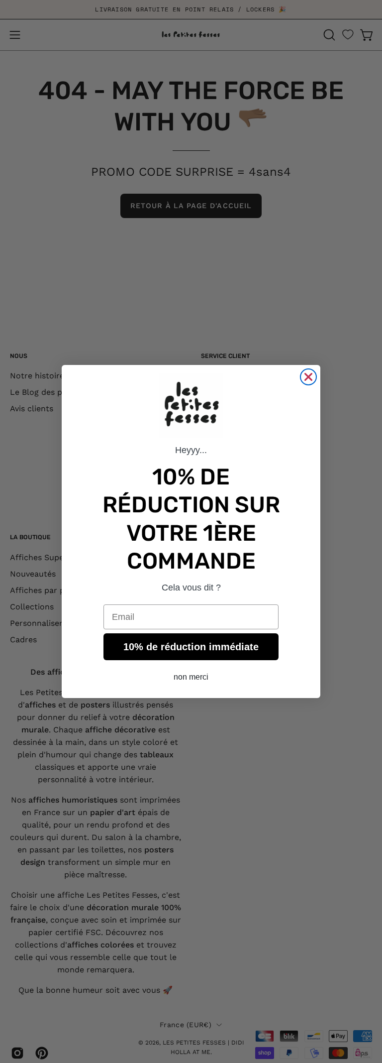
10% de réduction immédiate (191, 646)
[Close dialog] (308, 377)
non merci (191, 677)
